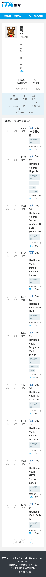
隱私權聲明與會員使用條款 (22, 568)
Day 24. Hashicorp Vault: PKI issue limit (34, 392)
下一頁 (28, 542)
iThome (23, 561)
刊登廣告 (13, 565)
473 (21, 71)
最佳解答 (20, 111)
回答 (25, 104)
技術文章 (7, 15)
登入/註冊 (38, 15)
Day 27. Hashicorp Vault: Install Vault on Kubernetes (35, 263)
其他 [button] (31, 112)
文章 (34, 97)
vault (32, 370)
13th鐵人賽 (33, 140)
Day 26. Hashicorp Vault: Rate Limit (35, 304)
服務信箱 (32, 565)
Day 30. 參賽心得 (34, 131)
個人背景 (14, 99)
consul (32, 187)
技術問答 (17, 15)
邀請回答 (36, 104)
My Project (13, 104)
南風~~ (32, 149)
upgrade (33, 191)
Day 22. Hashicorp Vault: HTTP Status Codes (34, 471)
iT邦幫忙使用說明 (23, 571)
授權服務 (23, 565)
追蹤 (38, 88)
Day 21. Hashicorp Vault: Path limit (35, 512)
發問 (25, 97)
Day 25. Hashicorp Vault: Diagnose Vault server (34, 343)
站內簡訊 (23, 88)
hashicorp (34, 183)
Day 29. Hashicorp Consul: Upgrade (34, 164)
